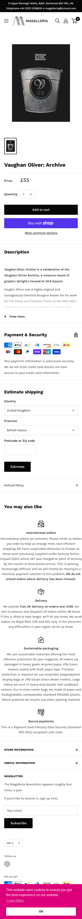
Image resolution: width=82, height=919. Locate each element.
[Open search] (57, 20)
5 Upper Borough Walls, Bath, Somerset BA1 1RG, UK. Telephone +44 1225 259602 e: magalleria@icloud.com (41, 6)
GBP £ (10, 843)
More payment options (41, 233)
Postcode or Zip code (19, 441)
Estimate (17, 467)
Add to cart (41, 210)
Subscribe (18, 823)
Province (10, 421)
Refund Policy (14, 485)
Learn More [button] (15, 900)
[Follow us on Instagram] (7, 864)
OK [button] (41, 911)
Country (10, 401)
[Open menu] (6, 20)
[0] (74, 20)
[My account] (66, 20)
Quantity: (11, 194)
